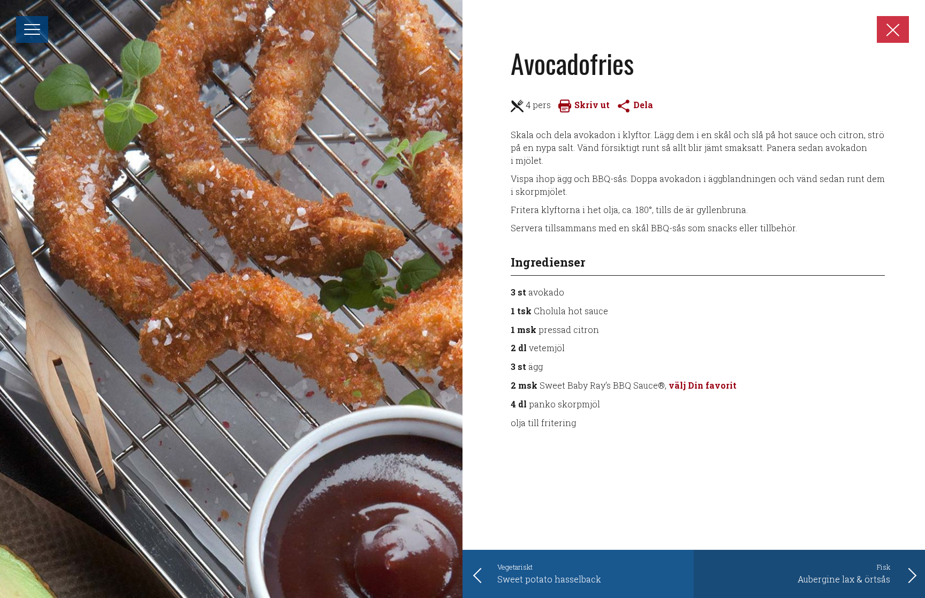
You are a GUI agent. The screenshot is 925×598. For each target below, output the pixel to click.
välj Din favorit (703, 385)
